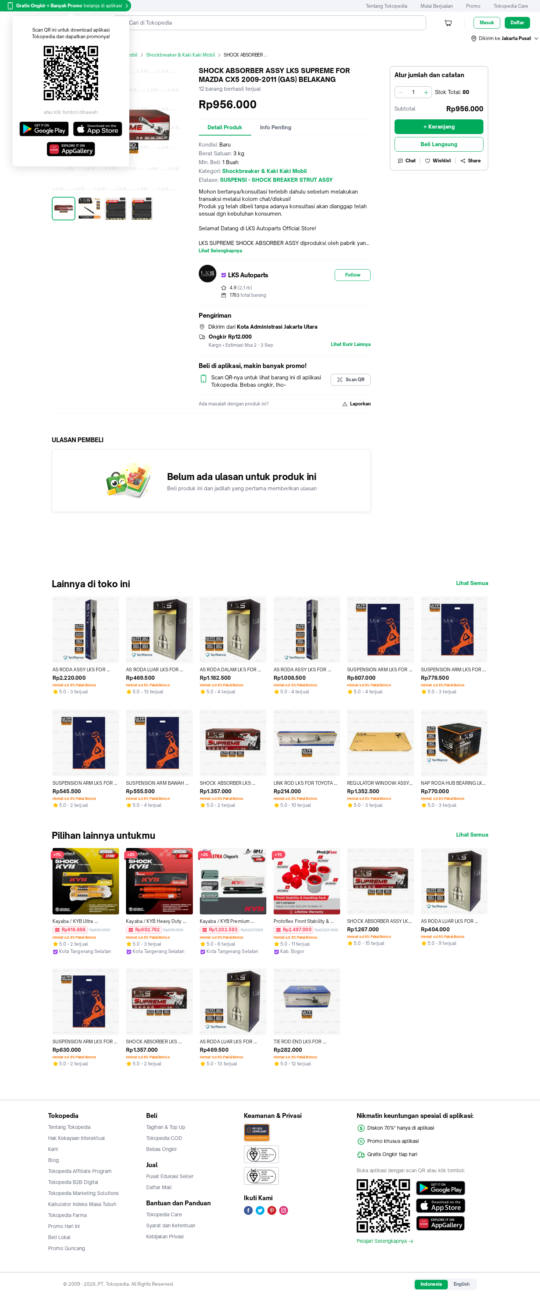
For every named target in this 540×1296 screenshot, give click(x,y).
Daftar (517, 22)
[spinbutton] (413, 92)
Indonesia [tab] (431, 1284)
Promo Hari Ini (64, 1226)
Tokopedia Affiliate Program (80, 1171)
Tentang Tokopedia (386, 6)
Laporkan (360, 404)
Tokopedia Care (511, 6)
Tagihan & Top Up (165, 1127)
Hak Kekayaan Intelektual (76, 1138)
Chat (411, 160)
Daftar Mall (159, 1187)
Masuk (487, 22)
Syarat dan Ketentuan (170, 1225)
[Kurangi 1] (400, 92)
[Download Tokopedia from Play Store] (440, 1188)
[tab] (225, 127)
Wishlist (442, 160)
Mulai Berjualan (437, 6)
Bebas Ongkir (161, 1149)
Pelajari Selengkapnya (382, 1241)
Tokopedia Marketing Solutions (83, 1193)
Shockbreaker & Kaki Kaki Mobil (180, 55)
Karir (53, 1149)
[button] (505, 38)
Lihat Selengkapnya (220, 250)
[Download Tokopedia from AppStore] (440, 1205)
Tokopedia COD (164, 1138)
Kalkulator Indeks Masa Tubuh (82, 1204)
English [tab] (461, 1284)
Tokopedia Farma (67, 1215)
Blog (53, 1160)
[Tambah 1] (426, 92)
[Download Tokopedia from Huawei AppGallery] (440, 1223)
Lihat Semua (472, 583)
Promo (473, 6)
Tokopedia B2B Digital (73, 1182)
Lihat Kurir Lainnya (351, 344)
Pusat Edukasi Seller (170, 1176)
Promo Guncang (66, 1248)
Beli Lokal (59, 1237)
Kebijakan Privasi (165, 1236)
